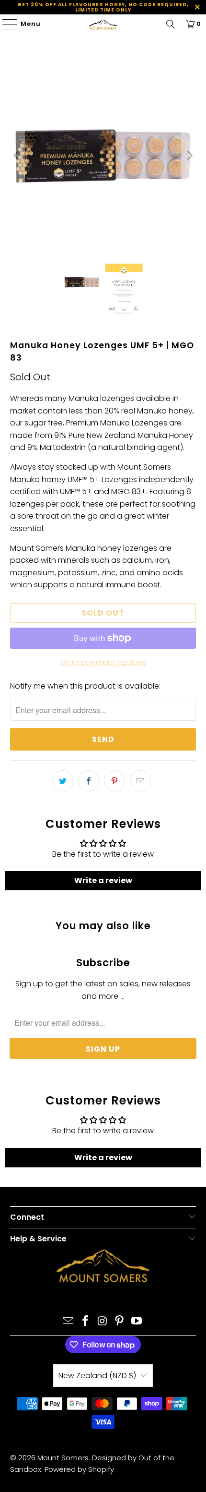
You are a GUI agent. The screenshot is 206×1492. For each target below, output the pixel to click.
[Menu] (5, 24)
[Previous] (17, 155)
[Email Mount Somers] (68, 1322)
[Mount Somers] (103, 24)
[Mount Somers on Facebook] (85, 1322)
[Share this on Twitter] (62, 780)
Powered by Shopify (79, 1469)
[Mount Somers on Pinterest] (120, 1322)
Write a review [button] (103, 880)
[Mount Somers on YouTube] (137, 1322)
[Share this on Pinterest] (114, 780)
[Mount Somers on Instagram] (102, 1322)
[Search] (170, 24)
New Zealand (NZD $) (97, 1375)
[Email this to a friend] (140, 780)
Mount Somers (63, 1458)
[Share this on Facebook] (88, 780)
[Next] (188, 155)
